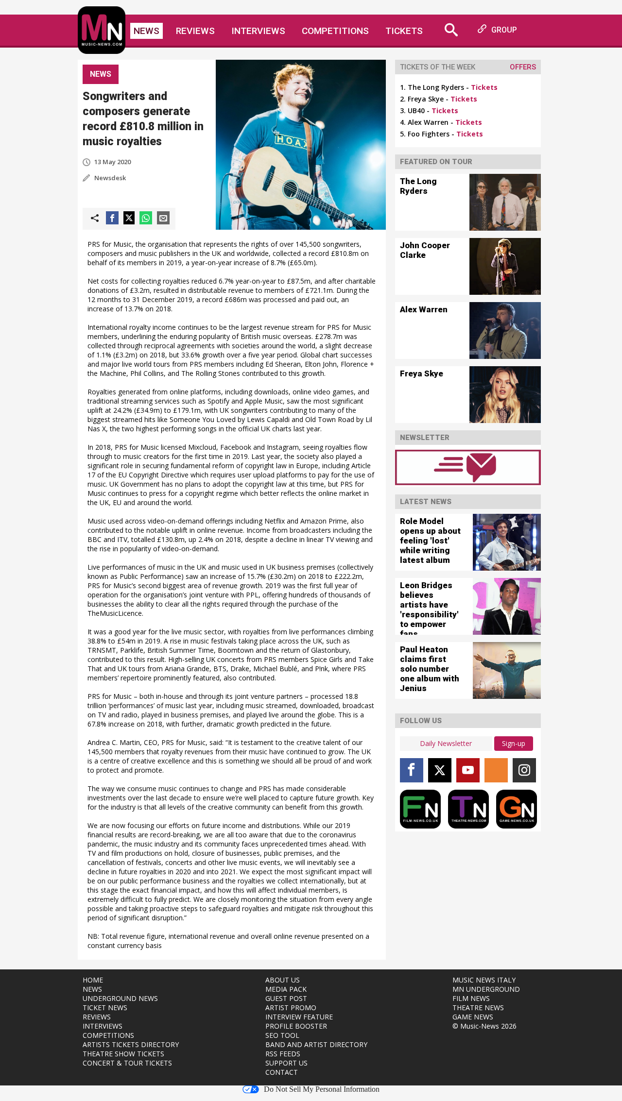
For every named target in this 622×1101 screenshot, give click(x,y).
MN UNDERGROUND (486, 989)
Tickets (404, 30)
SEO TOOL (282, 1035)
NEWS (92, 989)
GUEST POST (286, 998)
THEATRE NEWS (478, 1007)
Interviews (258, 30)
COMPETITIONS (108, 1035)
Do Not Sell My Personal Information (322, 1089)
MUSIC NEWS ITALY (484, 979)
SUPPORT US (286, 1062)
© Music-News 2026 (484, 1026)
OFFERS (523, 67)
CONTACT (281, 1072)
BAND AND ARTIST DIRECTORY (316, 1044)
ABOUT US (282, 979)
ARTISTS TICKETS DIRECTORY (131, 1044)
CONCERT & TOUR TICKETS (127, 1062)
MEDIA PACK (286, 989)
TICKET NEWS (105, 1007)
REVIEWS (97, 1016)
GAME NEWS (472, 1016)
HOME (93, 979)
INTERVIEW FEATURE (299, 1016)
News (146, 30)
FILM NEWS (471, 998)
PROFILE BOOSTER (296, 1026)
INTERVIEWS (102, 1026)
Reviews (195, 30)
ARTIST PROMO (290, 1007)
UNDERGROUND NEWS (120, 998)
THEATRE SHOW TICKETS (123, 1053)
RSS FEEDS (282, 1053)
